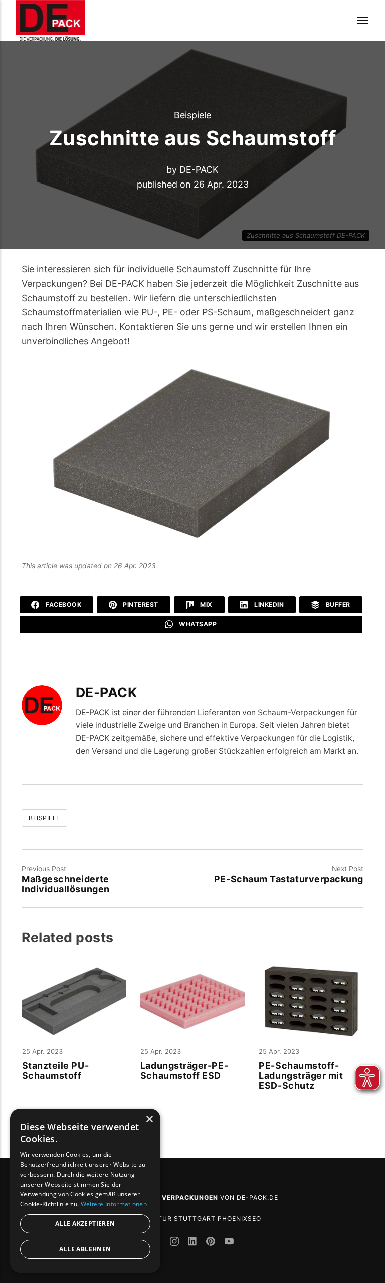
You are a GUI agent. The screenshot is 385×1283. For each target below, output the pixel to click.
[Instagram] (175, 1242)
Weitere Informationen (114, 1204)
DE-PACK (199, 169)
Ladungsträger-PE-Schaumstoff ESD (184, 1070)
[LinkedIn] (193, 1242)
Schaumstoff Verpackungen (162, 1197)
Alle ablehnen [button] (85, 1249)
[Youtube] (229, 1242)
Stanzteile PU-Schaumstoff (55, 1070)
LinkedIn (268, 604)
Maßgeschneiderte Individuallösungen (66, 884)
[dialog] (85, 1191)
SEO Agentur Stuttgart (170, 1218)
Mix (206, 604)
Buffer (337, 604)
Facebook (63, 604)
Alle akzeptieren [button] (85, 1223)
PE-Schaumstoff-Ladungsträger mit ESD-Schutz (301, 1075)
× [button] (149, 1119)
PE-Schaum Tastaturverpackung (288, 879)
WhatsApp (197, 624)
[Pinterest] (212, 1242)
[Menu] (356, 20)
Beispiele (192, 115)
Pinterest (139, 604)
